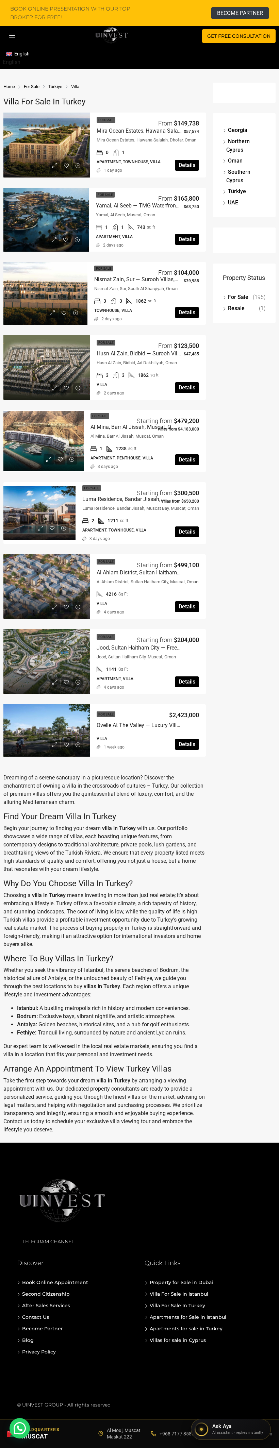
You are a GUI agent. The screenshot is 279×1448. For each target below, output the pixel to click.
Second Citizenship (46, 1294)
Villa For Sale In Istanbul (179, 1294)
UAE (233, 202)
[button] (20, 1428)
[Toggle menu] (12, 36)
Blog (28, 1340)
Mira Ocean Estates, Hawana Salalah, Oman (149, 131)
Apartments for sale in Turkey (186, 1329)
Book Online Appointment (55, 1282)
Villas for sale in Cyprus (178, 1340)
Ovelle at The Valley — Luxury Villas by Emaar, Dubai (160, 725)
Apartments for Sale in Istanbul (188, 1317)
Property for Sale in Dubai (181, 1282)
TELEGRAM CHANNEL (48, 1242)
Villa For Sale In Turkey (177, 1305)
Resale (236, 308)
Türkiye (237, 191)
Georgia (237, 130)
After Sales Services (46, 1305)
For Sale (238, 297)
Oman (235, 160)
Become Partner (42, 1329)
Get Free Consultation (238, 36)
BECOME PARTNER (240, 13)
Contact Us (35, 1317)
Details (187, 165)
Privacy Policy (39, 1352)
